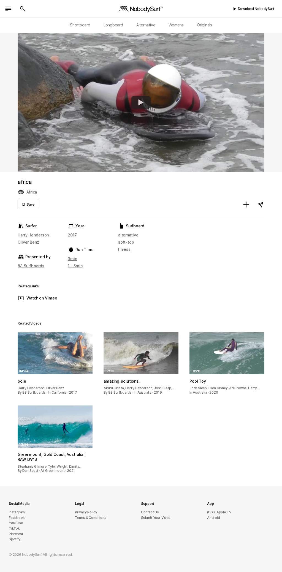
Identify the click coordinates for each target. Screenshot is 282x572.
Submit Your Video (155, 518)
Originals (204, 25)
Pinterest (16, 534)
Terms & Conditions (90, 518)
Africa (31, 192)
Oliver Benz (28, 242)
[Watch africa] (141, 102)
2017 (72, 235)
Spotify (15, 539)
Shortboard (80, 25)
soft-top (126, 242)
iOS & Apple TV (219, 512)
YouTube (16, 523)
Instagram (17, 512)
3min (72, 258)
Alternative (146, 25)
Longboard (113, 25)
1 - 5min (75, 265)
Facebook (17, 518)
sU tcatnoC (150, 512)
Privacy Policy (86, 512)
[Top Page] (141, 9)
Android (213, 518)
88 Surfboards (31, 265)
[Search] (22, 9)
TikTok (14, 528)
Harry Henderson (33, 235)
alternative (128, 235)
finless (124, 249)
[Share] (260, 204)
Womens (176, 25)
